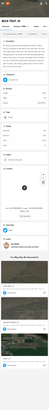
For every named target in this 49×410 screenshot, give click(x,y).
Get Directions (25, 216)
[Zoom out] (43, 177)
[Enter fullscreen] (43, 182)
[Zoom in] (43, 174)
